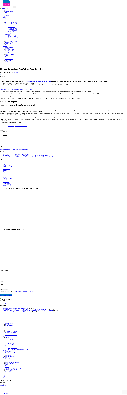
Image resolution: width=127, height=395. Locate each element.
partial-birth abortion (10, 149)
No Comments (17, 72)
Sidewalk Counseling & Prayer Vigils (13, 368)
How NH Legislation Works (11, 352)
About (4, 322)
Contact (7, 326)
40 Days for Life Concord (10, 332)
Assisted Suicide (6, 165)
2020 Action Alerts (7, 161)
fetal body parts (3, 149)
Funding (4, 174)
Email (1, 283)
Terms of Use (14, 313)
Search (14, 6)
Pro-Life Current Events (20, 65)
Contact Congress (9, 370)
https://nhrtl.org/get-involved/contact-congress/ (17, 126)
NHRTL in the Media (7, 178)
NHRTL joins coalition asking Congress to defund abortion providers (17, 311)
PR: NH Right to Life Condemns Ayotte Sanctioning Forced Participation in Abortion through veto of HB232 (25, 155)
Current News (6, 167)
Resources (5, 357)
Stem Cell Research (7, 184)
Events (4, 171)
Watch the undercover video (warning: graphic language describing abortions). (16, 89)
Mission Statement (9, 323)
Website (1, 284)
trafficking (25, 149)
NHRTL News (6, 179)
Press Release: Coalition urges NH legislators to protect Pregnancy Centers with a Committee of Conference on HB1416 (28, 156)
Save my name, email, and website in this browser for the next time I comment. (21, 286)
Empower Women (6, 169)
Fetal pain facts (11, 344)
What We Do (8, 324)
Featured (4, 173)
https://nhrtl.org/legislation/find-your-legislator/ (18, 124)
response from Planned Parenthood (11, 110)
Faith (4, 172)
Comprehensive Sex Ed (8, 166)
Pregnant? (7, 359)
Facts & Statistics (11, 338)
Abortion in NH (11, 343)
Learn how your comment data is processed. (25, 291)
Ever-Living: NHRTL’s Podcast (12, 362)
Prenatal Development (12, 342)
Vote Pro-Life (8, 371)
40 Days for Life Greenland (11, 333)
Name (1, 281)
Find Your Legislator (9, 356)
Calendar (7, 330)
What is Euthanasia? (12, 346)
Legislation (5, 177)
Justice (4, 176)
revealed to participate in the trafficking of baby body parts (37, 81)
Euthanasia (5, 170)
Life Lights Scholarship (10, 363)
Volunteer (7, 367)
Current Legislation (9, 354)
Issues (4, 336)
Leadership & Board (9, 325)
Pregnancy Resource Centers (9, 180)
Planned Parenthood (19, 149)
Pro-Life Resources (9, 358)
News (4, 327)
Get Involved (5, 364)
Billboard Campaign (9, 365)
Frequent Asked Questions (13, 341)
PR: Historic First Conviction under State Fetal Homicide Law (16, 154)
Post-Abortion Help (9, 361)
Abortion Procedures (12, 339)
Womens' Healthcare (7, 185)
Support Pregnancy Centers (11, 369)
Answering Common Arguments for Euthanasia (18, 349)
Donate (6, 373)
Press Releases (12, 65)
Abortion (2, 65)
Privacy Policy (21, 313)
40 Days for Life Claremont (11, 331)
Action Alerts (6, 65)
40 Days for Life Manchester (11, 335)
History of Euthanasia (12, 348)
